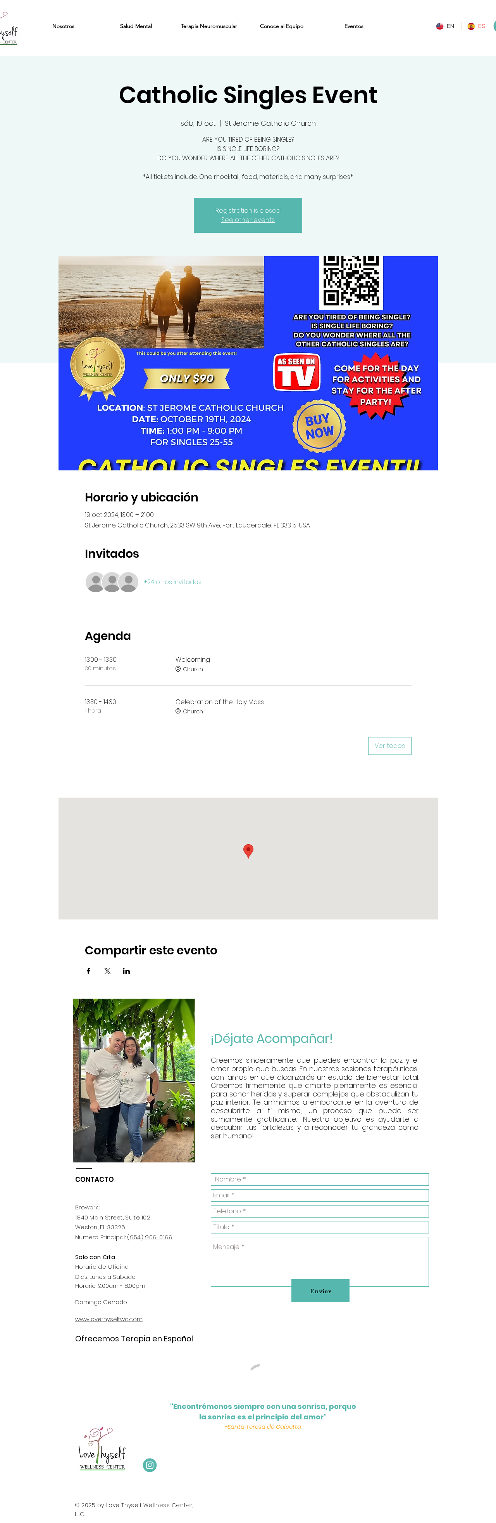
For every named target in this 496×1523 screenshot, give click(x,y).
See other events (248, 219)
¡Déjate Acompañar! (273, 1038)
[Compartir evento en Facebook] (88, 971)
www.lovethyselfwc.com (109, 1319)
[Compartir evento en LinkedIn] (126, 971)
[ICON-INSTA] (149, 1465)
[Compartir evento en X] (107, 971)
